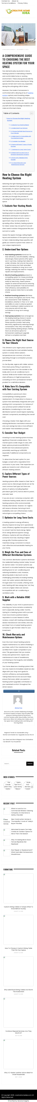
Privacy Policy (23, 3)
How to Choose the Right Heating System (18, 119)
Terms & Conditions (9, 3)
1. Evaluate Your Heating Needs (20, 125)
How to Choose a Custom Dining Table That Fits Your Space (18, 949)
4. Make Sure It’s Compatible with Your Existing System (21, 137)
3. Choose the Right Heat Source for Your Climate (21, 132)
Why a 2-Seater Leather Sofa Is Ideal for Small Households (18, 1074)
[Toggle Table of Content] (31, 113)
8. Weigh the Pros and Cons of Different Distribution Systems (20, 153)
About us (15, 1)
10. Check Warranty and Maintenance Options (18, 164)
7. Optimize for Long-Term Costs (21, 149)
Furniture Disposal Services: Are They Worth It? (19, 1032)
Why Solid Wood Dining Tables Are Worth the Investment (18, 991)
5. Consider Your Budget (18, 141)
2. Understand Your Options (19, 128)
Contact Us (6, 1)
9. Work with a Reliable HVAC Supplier (19, 158)
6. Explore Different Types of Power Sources (21, 145)
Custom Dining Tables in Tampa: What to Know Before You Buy (18, 908)
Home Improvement (8, 49)
